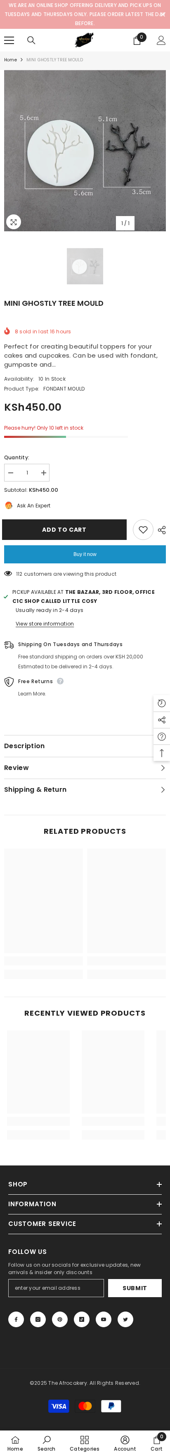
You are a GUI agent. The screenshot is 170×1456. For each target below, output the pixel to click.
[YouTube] (103, 1319)
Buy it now (85, 554)
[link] (43, 960)
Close (163, 15)
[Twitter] (125, 1319)
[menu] (9, 40)
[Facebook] (16, 1319)
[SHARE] (159, 530)
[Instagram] (38, 1319)
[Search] (31, 40)
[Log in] (161, 40)
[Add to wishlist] (143, 529)
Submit (135, 1288)
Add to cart (66, 530)
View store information (45, 623)
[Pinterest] (60, 1319)
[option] (85, 150)
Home (10, 60)
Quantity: (16, 457)
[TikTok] (82, 1319)
